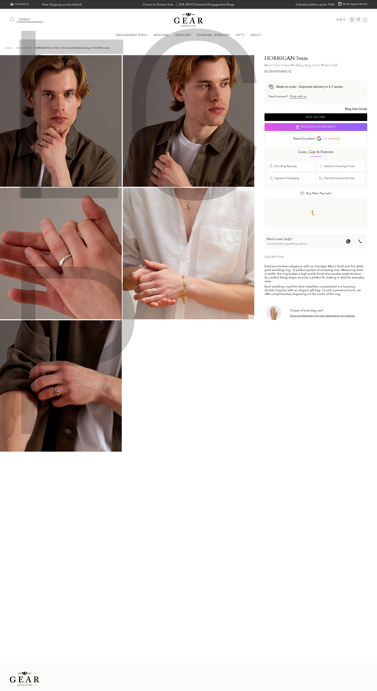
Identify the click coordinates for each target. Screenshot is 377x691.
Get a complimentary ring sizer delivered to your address (322, 315)
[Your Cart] (364, 19)
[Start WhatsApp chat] (348, 241)
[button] (132, 35)
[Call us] (360, 241)
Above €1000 (23, 47)
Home (9, 47)
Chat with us (298, 96)
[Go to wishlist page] (358, 19)
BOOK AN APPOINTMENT (318, 126)
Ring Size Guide (356, 109)
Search (24, 19)
